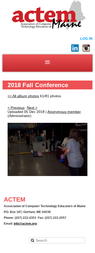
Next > (32, 108)
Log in (86, 38)
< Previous (16, 108)
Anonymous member (64, 112)
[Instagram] (86, 48)
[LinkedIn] (75, 48)
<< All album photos (23, 96)
